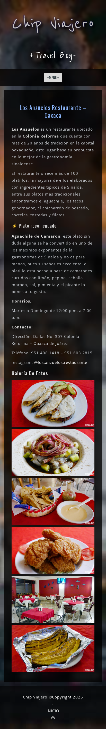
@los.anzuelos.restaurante (60, 362)
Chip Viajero (53, 23)
